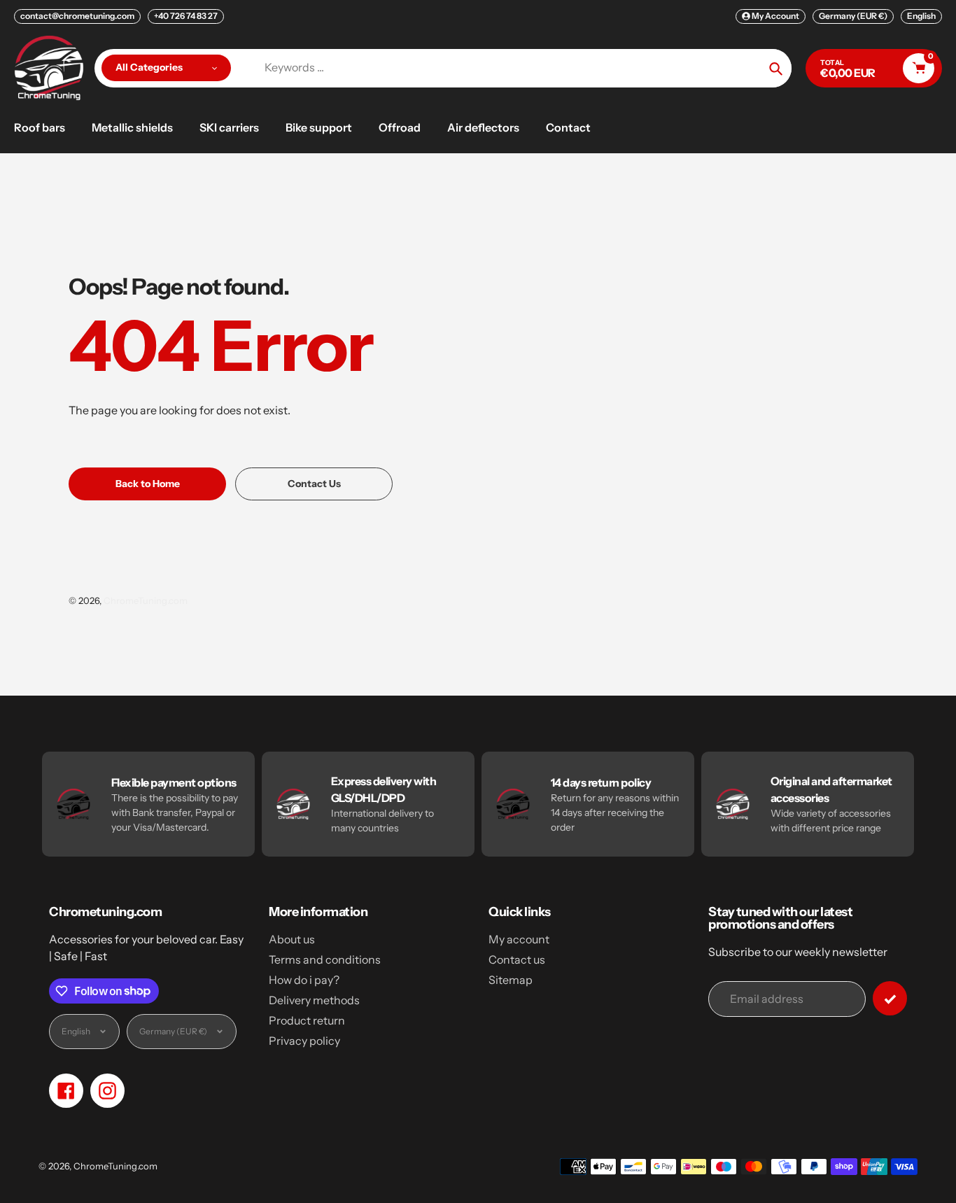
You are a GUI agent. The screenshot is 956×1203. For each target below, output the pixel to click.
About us (292, 939)
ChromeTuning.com (146, 600)
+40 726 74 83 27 (186, 15)
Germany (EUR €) (853, 15)
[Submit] (890, 998)
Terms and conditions (325, 959)
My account (518, 939)
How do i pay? (304, 980)
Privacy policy (304, 1041)
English (921, 15)
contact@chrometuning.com (77, 15)
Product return (307, 1020)
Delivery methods (314, 1000)
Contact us (516, 959)
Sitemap (510, 980)
